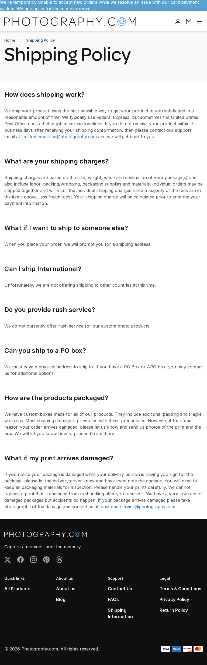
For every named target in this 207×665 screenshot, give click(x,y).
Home (9, 40)
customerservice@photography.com (59, 136)
